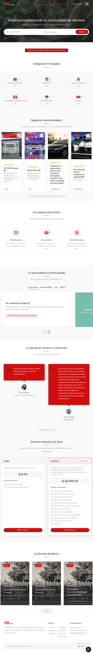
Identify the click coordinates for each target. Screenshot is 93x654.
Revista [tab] (62, 287)
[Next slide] (49, 332)
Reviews (52, 628)
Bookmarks (53, 631)
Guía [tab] (56, 287)
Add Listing (62, 637)
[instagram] (85, 646)
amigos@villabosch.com (78, 633)
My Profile (62, 628)
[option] (11, 161)
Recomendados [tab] (46, 287)
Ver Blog (46, 611)
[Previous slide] (44, 332)
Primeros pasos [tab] (33, 287)
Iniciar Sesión (77, 4)
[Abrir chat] (88, 649)
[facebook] (79, 646)
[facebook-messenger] (82, 646)
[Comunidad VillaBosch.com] (9, 4)
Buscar (82, 32)
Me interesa (24, 530)
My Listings (62, 631)
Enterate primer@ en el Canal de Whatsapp (21, 315)
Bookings (52, 634)
